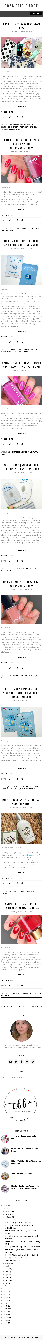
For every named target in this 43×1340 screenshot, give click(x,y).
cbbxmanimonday (14, 228)
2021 (5, 1294)
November (9, 1214)
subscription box (16, 129)
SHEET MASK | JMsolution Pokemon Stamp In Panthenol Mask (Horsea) (21, 693)
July (6, 1266)
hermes (26, 993)
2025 (5, 1208)
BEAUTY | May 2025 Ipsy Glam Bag (21, 25)
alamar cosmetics (15, 125)
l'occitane (30, 891)
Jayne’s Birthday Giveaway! (21, 1173)
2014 (5, 1314)
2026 (5, 1206)
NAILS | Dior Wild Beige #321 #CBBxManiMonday (21, 584)
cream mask (12, 350)
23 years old (12, 569)
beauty (27, 125)
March (7, 1277)
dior (25, 228)
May (6, 1272)
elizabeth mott (17, 127)
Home (23, 1006)
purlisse (4, 129)
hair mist (21, 891)
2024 (5, 1286)
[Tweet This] (9, 117)
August (7, 1263)
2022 (5, 1292)
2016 (5, 1309)
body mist (11, 891)
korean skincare (30, 350)
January (8, 1283)
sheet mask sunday (20, 352)
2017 (5, 1306)
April (6, 1274)
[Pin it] (22, 117)
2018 (5, 1303)
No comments (7, 112)
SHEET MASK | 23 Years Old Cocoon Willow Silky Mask (21, 467)
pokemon (5, 789)
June (6, 1269)
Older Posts (36, 1006)
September (9, 1220)
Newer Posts (7, 1006)
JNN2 (20, 350)
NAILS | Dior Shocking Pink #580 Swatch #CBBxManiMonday (21, 144)
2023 (5, 1289)
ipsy (35, 127)
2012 (5, 1320)
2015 (5, 1311)
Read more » (21, 106)
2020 (5, 1297)
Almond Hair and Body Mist (25, 855)
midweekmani (26, 452)
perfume (4, 893)
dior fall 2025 (18, 676)
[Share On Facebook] (14, 117)
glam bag (29, 127)
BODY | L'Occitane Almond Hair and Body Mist (21, 802)
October (8, 1217)
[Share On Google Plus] (18, 117)
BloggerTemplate (33, 1337)
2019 (5, 1300)
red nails (10, 230)
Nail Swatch (33, 228)
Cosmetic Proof (21, 5)
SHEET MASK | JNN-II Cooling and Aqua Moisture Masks (21, 243)
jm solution (12, 787)
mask (36, 787)
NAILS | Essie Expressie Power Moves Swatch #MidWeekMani (21, 365)
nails (3, 230)
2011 (5, 1323)
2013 (5, 1317)
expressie (16, 452)
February (8, 1280)
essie (9, 452)
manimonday (29, 676)
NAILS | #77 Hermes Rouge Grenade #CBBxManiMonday (21, 906)
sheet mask (6, 352)
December (9, 1211)
